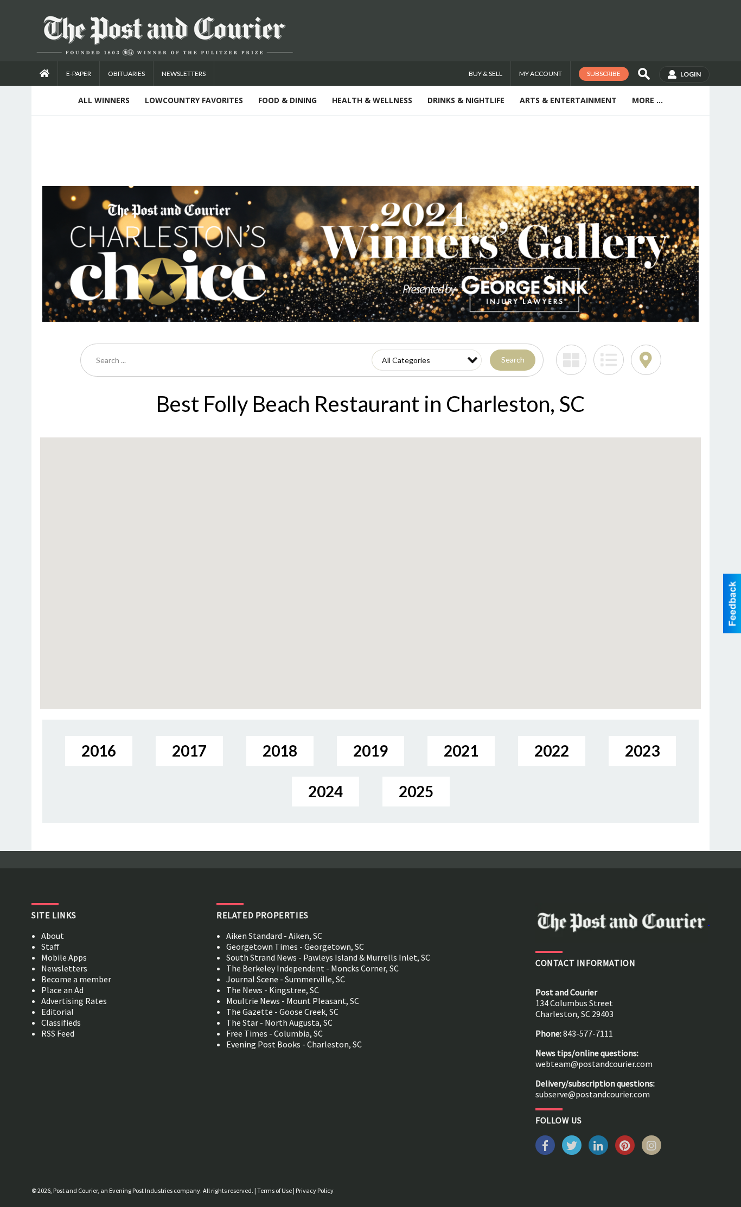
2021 (461, 750)
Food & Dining (287, 100)
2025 (416, 791)
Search (513, 359)
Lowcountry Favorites (194, 100)
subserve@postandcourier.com (592, 1094)
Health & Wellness (372, 100)
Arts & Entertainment (568, 100)
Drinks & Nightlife (465, 100)
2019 (370, 750)
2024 (325, 791)
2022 (551, 750)
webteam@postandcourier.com (594, 1063)
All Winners (104, 100)
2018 (280, 750)
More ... (647, 100)
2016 (98, 750)
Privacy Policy (315, 1190)
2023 (642, 750)
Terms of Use (274, 1190)
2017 (189, 750)
